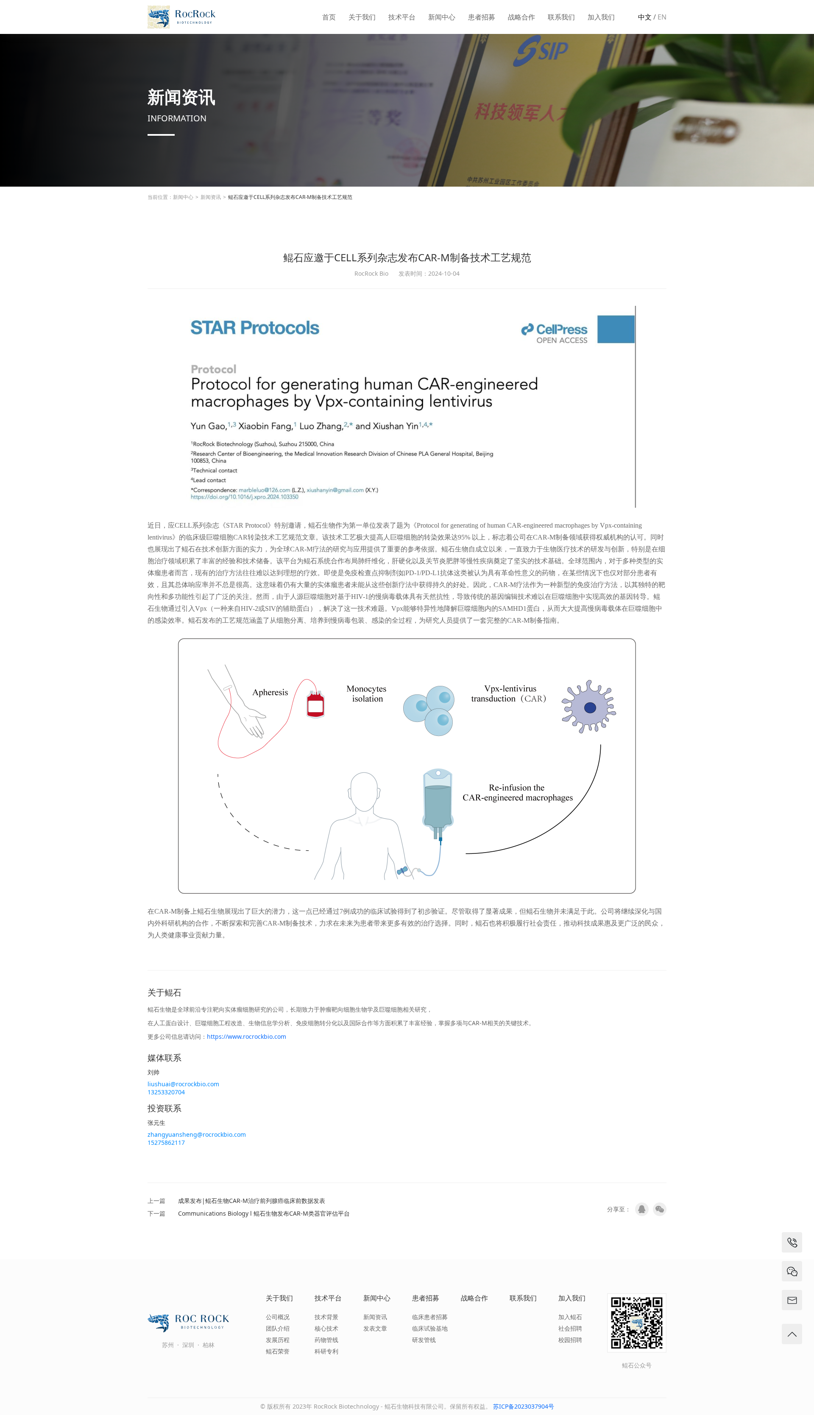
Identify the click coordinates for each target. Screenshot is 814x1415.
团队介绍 (278, 1328)
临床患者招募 (430, 1317)
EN (662, 17)
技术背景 (326, 1317)
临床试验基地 (430, 1328)
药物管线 (326, 1340)
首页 (329, 17)
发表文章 (375, 1328)
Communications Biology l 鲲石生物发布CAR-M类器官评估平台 (264, 1213)
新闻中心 (441, 17)
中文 (645, 17)
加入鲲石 (570, 1317)
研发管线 (424, 1340)
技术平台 (401, 17)
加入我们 (601, 17)
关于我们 (362, 17)
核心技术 (326, 1328)
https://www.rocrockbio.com (246, 1036)
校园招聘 (570, 1340)
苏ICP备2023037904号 (523, 1406)
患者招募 (481, 17)
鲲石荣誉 (278, 1351)
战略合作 (521, 17)
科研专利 (326, 1351)
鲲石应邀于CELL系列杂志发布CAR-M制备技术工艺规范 (290, 197)
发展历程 (278, 1340)
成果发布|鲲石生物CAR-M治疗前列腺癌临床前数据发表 (251, 1201)
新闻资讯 (211, 197)
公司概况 (278, 1317)
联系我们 (561, 17)
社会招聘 (570, 1328)
